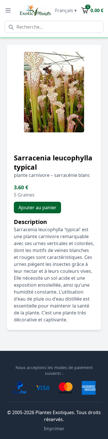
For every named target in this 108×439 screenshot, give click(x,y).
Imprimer (54, 428)
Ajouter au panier (37, 207)
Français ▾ (66, 10)
